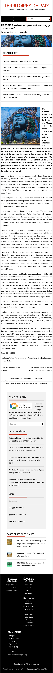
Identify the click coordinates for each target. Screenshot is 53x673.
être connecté (20, 383)
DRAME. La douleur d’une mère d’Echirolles (20, 61)
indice (3, 361)
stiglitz (8, 361)
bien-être (37, 358)
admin (24, 32)
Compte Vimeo (11, 590)
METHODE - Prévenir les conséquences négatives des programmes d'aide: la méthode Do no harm (31, 543)
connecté (26, 378)
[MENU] (12, 19)
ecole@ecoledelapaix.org (17, 655)
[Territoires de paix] (4, 19)
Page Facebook (11, 585)
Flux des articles (16, 508)
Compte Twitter (11, 587)
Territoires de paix (26, 5)
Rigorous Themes (43, 669)
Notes (11, 358)
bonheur (44, 358)
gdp (49, 358)
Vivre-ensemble (21, 358)
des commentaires (17, 514)
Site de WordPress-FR (17, 521)
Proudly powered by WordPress (14, 669)
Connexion (13, 501)
